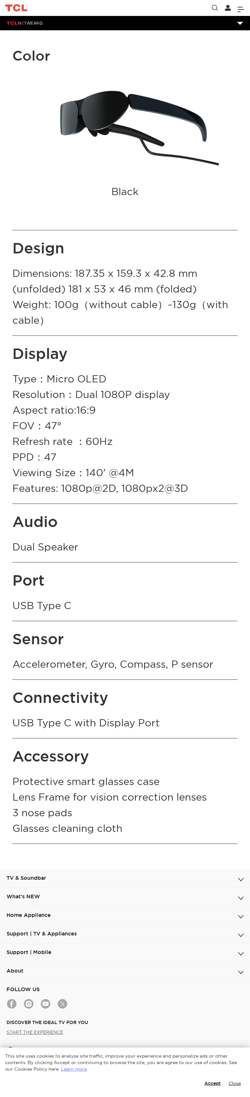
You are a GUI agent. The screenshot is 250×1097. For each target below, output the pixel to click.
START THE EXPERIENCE (35, 1032)
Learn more (74, 1069)
